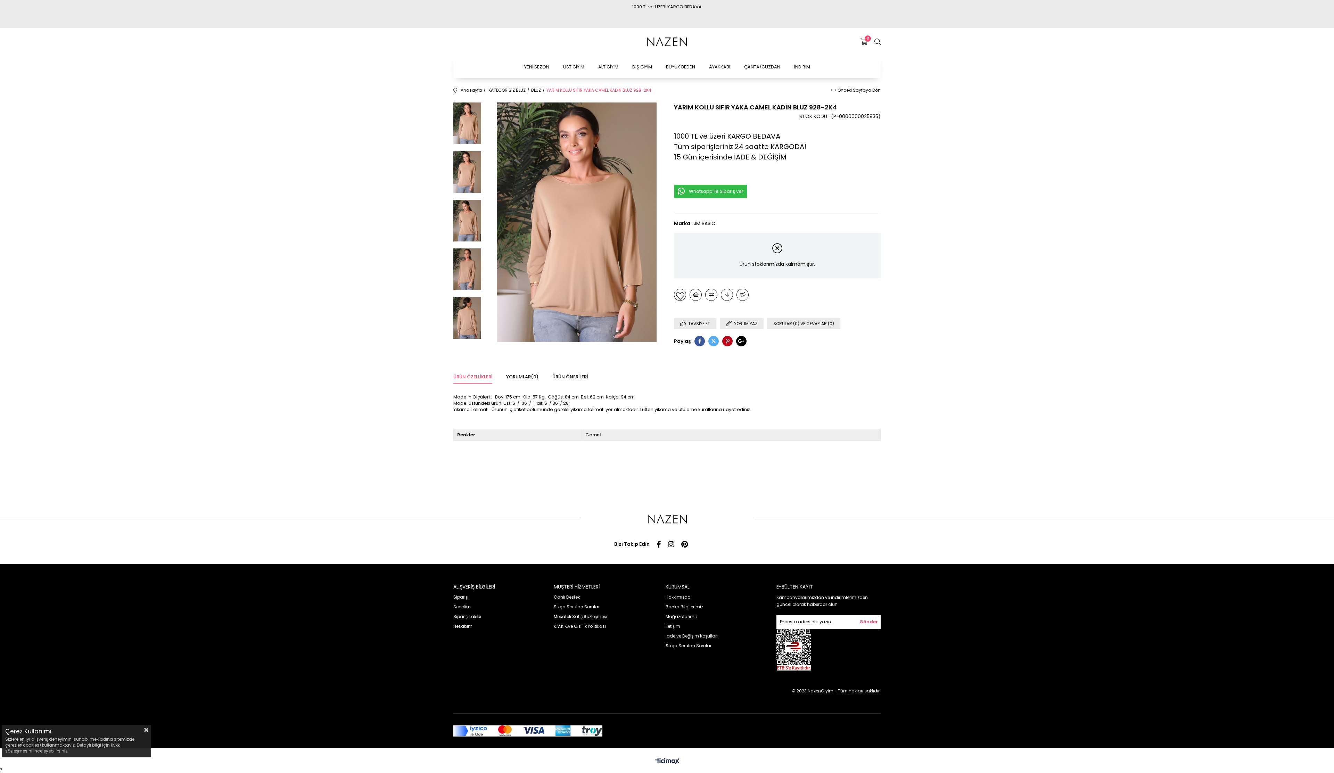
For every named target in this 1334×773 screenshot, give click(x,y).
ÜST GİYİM (573, 67)
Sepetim (462, 607)
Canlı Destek (567, 597)
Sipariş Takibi (467, 616)
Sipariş (460, 597)
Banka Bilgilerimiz (684, 607)
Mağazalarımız (682, 616)
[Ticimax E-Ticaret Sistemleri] (667, 761)
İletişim (673, 626)
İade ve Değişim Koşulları (692, 636)
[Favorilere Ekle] (680, 295)
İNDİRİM (802, 67)
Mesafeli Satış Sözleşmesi (580, 616)
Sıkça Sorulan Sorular (577, 607)
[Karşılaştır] (711, 295)
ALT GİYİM (608, 67)
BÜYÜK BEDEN (680, 67)
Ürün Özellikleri (472, 376)
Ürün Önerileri (570, 376)
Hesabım (462, 626)
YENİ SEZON (536, 67)
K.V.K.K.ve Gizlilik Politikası (580, 626)
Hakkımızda (678, 597)
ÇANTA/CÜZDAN (762, 67)
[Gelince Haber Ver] (742, 295)
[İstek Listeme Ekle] (696, 295)
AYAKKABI (719, 67)
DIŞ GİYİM (642, 67)
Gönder (868, 621)
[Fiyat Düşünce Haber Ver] (727, 295)
